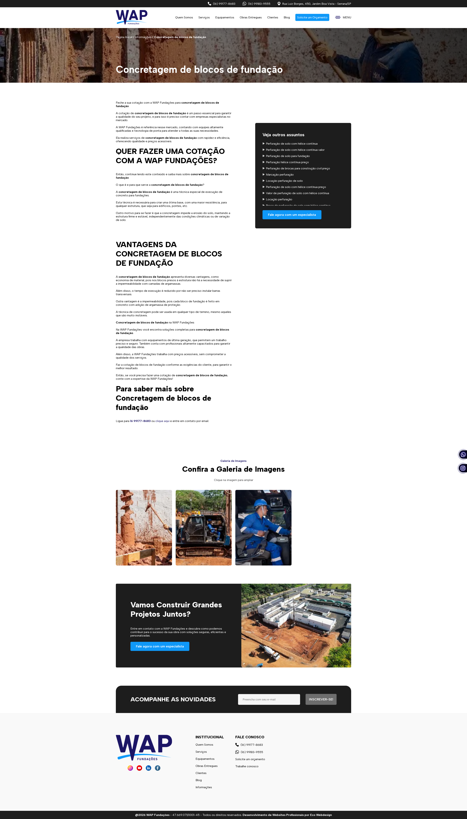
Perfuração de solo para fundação (288, 156)
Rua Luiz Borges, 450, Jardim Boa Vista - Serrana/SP (316, 3)
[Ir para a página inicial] (131, 17)
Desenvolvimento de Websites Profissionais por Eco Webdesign (287, 815)
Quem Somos (184, 17)
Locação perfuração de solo (284, 180)
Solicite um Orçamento (312, 17)
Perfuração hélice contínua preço (287, 162)
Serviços (201, 751)
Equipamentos (224, 17)
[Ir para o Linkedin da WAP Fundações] (148, 768)
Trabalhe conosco (246, 766)
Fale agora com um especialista (292, 215)
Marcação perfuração (280, 174)
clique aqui (162, 421)
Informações (204, 787)
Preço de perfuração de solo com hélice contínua (298, 205)
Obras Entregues (251, 17)
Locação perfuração (279, 199)
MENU (347, 17)
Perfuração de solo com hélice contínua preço (296, 187)
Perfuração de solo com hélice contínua (292, 143)
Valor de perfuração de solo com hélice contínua (297, 193)
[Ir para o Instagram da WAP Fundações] (130, 768)
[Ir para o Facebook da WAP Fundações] (157, 768)
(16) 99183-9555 (259, 3)
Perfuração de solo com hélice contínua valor (295, 150)
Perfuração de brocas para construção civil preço (298, 168)
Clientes (272, 17)
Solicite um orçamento (250, 759)
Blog (287, 17)
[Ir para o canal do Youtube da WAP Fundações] (139, 768)
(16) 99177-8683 (224, 3)
